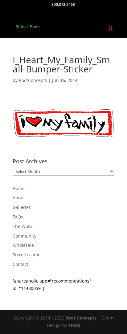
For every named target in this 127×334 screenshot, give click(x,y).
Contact (20, 264)
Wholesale (23, 245)
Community (24, 236)
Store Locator (26, 255)
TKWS (74, 325)
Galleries (22, 207)
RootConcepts (33, 80)
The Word (23, 226)
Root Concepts (80, 318)
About (19, 198)
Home (19, 188)
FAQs (18, 217)
